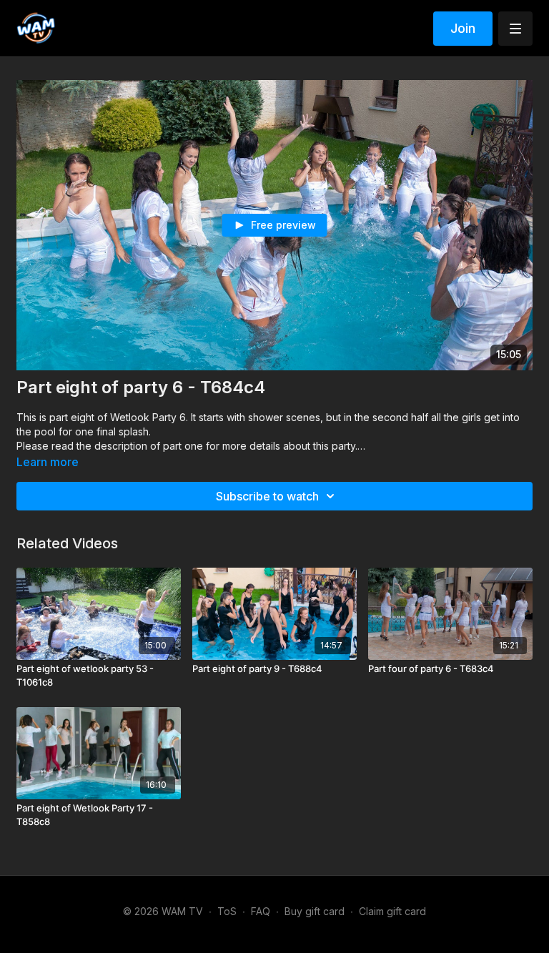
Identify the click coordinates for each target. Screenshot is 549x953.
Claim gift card (392, 911)
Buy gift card (315, 911)
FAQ (260, 911)
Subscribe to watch (267, 496)
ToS (227, 911)
